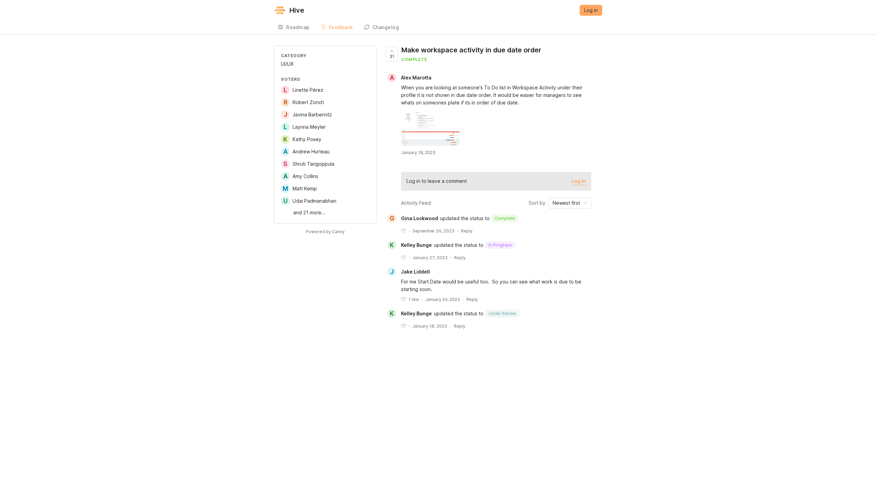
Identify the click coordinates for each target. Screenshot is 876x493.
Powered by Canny (325, 231)
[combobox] (569, 203)
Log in (591, 10)
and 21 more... (309, 212)
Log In (578, 181)
